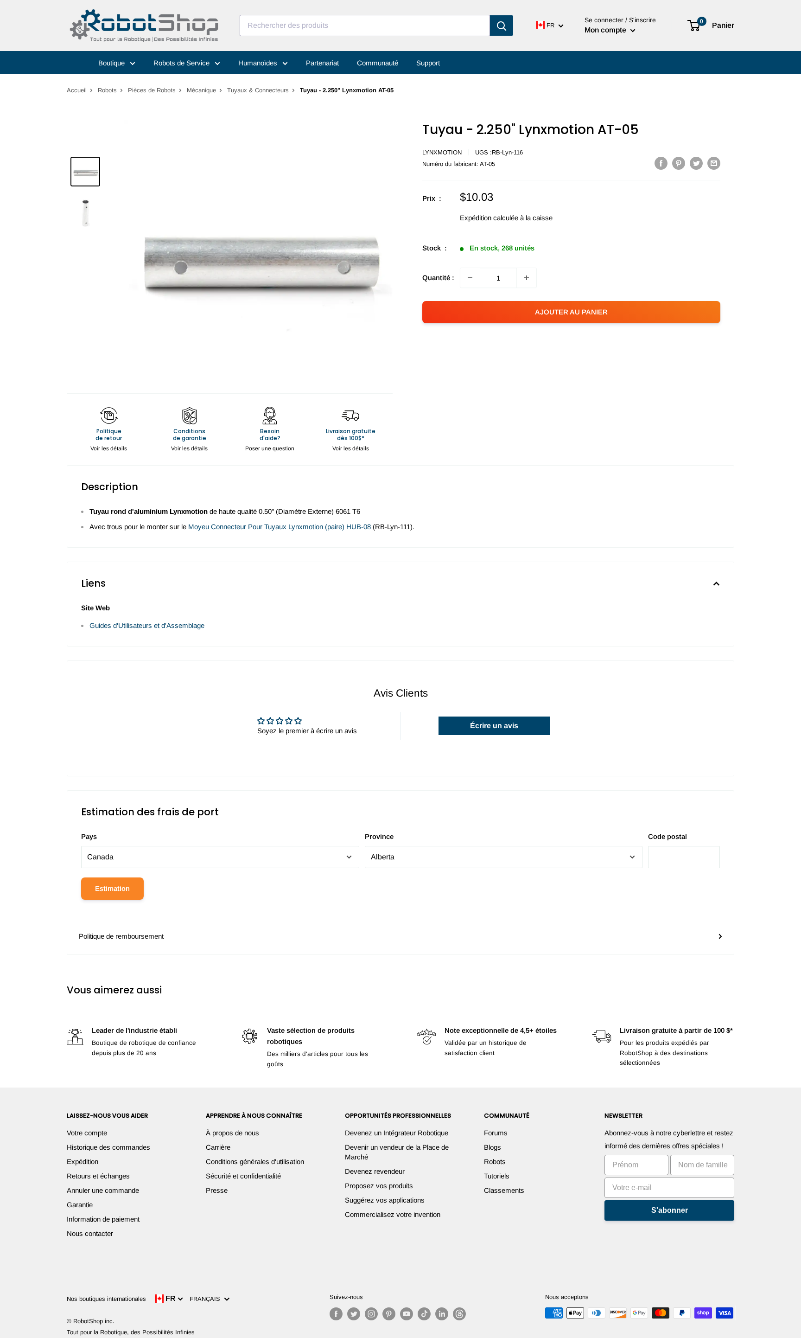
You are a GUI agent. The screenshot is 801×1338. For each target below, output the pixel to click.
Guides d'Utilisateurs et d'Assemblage (146, 625)
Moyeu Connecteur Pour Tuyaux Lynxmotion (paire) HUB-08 (279, 527)
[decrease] (470, 278)
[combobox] (365, 25)
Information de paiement (103, 1219)
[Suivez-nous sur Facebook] (336, 1313)
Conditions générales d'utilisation (255, 1161)
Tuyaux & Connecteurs (258, 90)
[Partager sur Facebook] (661, 163)
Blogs (492, 1147)
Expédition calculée (489, 218)
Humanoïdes (258, 63)
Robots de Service (182, 63)
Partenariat (322, 63)
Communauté (377, 63)
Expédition (82, 1161)
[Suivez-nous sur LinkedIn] (441, 1313)
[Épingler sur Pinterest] (678, 163)
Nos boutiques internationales (106, 1298)
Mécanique (201, 90)
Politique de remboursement (121, 936)
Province (379, 836)
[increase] (526, 278)
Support (428, 63)
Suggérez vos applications (385, 1200)
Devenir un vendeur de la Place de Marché (397, 1152)
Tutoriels (496, 1176)
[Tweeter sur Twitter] (696, 163)
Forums (496, 1133)
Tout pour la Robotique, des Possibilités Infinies (131, 1332)
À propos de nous (232, 1133)
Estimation (112, 888)
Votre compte (87, 1133)
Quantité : (438, 278)
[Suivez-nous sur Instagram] (371, 1313)
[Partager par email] (713, 163)
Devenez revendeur (375, 1171)
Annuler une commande (103, 1190)
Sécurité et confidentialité (243, 1176)
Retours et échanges (98, 1176)
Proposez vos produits (379, 1186)
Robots (107, 90)
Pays (89, 836)
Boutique (112, 63)
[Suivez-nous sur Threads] (459, 1313)
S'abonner (669, 1210)
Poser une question (269, 448)
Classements (504, 1190)
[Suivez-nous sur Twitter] (353, 1313)
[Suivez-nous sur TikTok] (424, 1313)
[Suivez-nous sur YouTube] (406, 1313)
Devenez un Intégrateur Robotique (396, 1133)
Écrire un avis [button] (494, 726)
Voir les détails (108, 448)
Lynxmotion (442, 152)
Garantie (80, 1205)
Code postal (667, 836)
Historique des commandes (108, 1147)
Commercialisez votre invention (392, 1214)
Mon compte (606, 30)
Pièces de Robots (152, 90)
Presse (217, 1190)
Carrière (218, 1147)
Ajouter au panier (571, 312)
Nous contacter (90, 1233)
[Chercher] (501, 25)
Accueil (77, 90)
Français (207, 1298)
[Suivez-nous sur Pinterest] (388, 1313)
